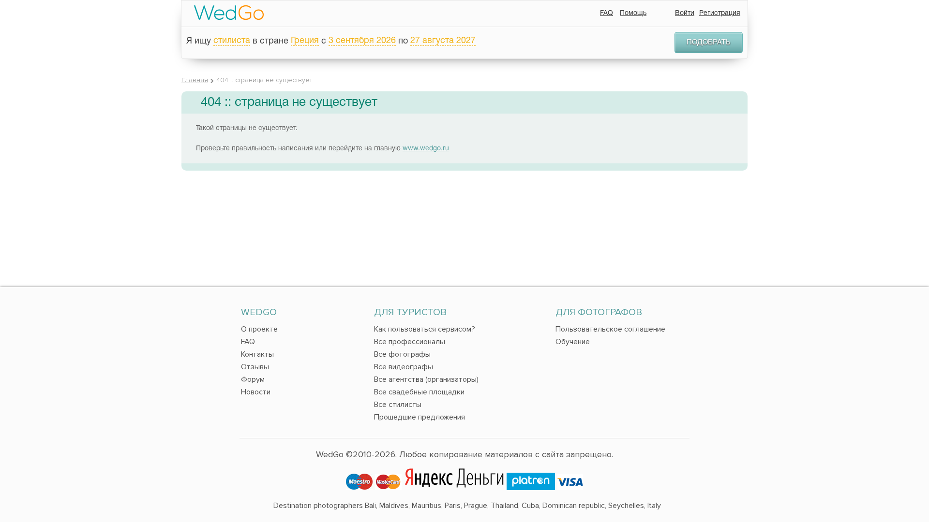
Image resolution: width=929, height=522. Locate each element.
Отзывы (255, 367)
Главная (194, 80)
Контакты (257, 354)
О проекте (259, 329)
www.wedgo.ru (426, 148)
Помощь (633, 13)
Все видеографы (403, 367)
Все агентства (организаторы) (426, 379)
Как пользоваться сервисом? (424, 329)
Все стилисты (397, 404)
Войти (684, 13)
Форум (253, 379)
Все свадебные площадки (419, 392)
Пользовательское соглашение (610, 329)
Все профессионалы (409, 342)
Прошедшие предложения (419, 417)
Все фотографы (402, 354)
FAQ (606, 13)
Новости (255, 392)
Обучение (572, 342)
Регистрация (719, 13)
